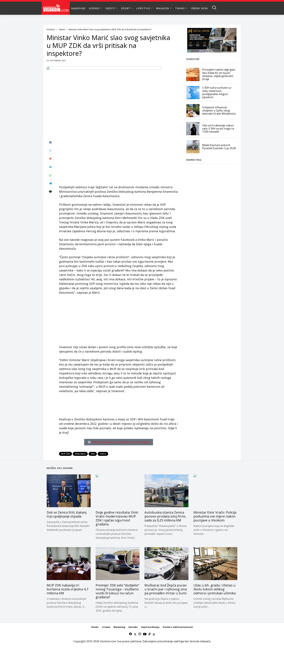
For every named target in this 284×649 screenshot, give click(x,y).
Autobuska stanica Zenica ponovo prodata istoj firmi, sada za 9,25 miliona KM (165, 516)
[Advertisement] (118, 162)
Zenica (103, 453)
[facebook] (130, 634)
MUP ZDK (65, 453)
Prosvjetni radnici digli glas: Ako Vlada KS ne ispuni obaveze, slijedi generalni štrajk (219, 74)
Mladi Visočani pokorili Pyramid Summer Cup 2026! (219, 146)
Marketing (119, 627)
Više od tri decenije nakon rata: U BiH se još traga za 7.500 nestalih (218, 128)
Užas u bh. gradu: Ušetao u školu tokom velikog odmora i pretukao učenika (214, 589)
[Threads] (154, 634)
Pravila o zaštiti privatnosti (178, 627)
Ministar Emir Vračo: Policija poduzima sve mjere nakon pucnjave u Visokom (214, 516)
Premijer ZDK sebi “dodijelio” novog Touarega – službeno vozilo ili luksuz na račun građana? (117, 591)
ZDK (93, 453)
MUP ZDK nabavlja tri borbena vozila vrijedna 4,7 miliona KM (67, 589)
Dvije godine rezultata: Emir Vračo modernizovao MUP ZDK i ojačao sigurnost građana (117, 518)
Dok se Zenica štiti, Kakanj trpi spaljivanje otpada (66, 514)
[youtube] (144, 634)
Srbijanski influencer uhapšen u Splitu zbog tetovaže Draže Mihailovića (219, 110)
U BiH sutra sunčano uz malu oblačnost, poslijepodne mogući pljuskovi (216, 92)
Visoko (95, 627)
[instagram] (139, 634)
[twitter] (135, 634)
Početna (51, 29)
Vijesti (62, 29)
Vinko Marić (80, 453)
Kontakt (133, 627)
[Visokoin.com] (56, 8)
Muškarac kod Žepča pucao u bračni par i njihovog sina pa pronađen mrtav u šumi (165, 589)
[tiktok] (149, 634)
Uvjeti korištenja (150, 627)
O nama (106, 627)
